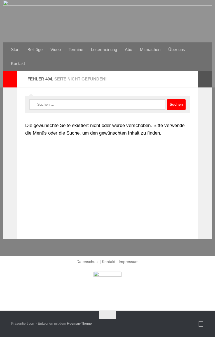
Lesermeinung (104, 49)
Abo (128, 49)
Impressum (129, 261)
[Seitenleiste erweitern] (10, 79)
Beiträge (35, 49)
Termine (76, 49)
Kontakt (18, 63)
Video (55, 49)
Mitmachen (150, 49)
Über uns (176, 49)
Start (15, 49)
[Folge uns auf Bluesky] (201, 324)
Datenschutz (87, 261)
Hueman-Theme (79, 324)
